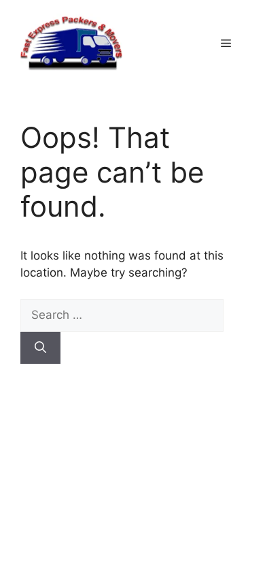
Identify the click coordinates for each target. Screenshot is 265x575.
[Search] (40, 348)
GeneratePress (156, 434)
